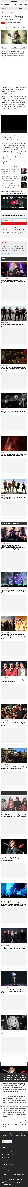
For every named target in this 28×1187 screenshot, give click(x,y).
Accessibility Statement (7, 1164)
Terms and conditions (7, 1154)
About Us (4, 1147)
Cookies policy (5, 1161)
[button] (2, 4)
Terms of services (19, 227)
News (3, 23)
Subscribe (20, 4)
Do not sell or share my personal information (13, 1174)
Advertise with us (6, 1171)
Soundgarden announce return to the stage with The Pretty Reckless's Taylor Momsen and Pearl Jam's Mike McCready (15, 1124)
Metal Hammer (17, 22)
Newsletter (23, 47)
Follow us (16, 47)
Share (5, 47)
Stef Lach (10, 22)
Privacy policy (5, 1157)
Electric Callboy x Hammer (16, 8)
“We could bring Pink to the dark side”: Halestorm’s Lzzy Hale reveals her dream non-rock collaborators (14, 1077)
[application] (14, 122)
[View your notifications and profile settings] (15, 4)
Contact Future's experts (8, 1151)
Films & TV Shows (11, 12)
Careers (4, 1167)
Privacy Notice (21, 229)
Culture (3, 12)
